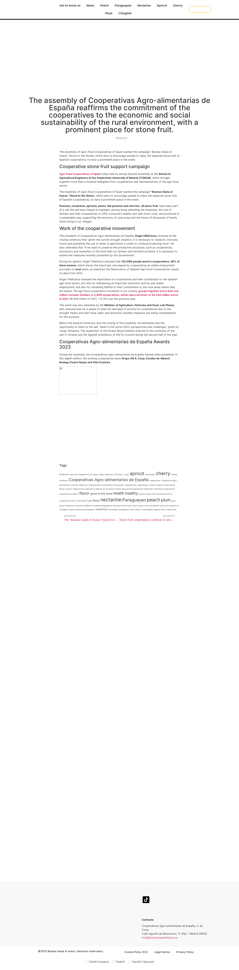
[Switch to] (127, 13)
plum (166, 499)
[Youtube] (192, 891)
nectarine (110, 500)
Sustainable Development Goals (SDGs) (124, 510)
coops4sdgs (142, 485)
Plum (108, 13)
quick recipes (138, 506)
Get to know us (70, 5)
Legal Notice (162, 952)
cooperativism (130, 485)
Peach (104, 5)
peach (153, 500)
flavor (84, 493)
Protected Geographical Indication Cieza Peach (112, 506)
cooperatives (154, 480)
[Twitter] (177, 891)
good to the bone (101, 493)
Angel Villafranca (106, 474)
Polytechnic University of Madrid (78, 506)
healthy (131, 493)
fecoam (69, 489)
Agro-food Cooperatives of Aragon (84, 474)
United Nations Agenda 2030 (153, 510)
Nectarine (144, 5)
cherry (163, 473)
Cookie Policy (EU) (136, 952)
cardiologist (150, 474)
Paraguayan (123, 5)
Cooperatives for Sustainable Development (106, 485)
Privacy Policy (185, 952)
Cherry (177, 5)
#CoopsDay (64, 474)
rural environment (151, 506)
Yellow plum (171, 510)
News (90, 5)
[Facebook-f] (146, 891)
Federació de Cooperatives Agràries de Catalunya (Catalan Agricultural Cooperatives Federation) (113, 489)
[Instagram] (161, 891)
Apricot (162, 5)
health (118, 493)
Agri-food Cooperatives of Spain (80, 174)
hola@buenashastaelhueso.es (160, 937)
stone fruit (101, 509)
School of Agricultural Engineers (82, 510)
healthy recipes (145, 494)
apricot (137, 473)
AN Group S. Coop (121, 474)
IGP (153, 494)
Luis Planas (93, 500)
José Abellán (81, 501)
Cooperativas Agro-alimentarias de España (109, 479)
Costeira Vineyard (155, 485)
